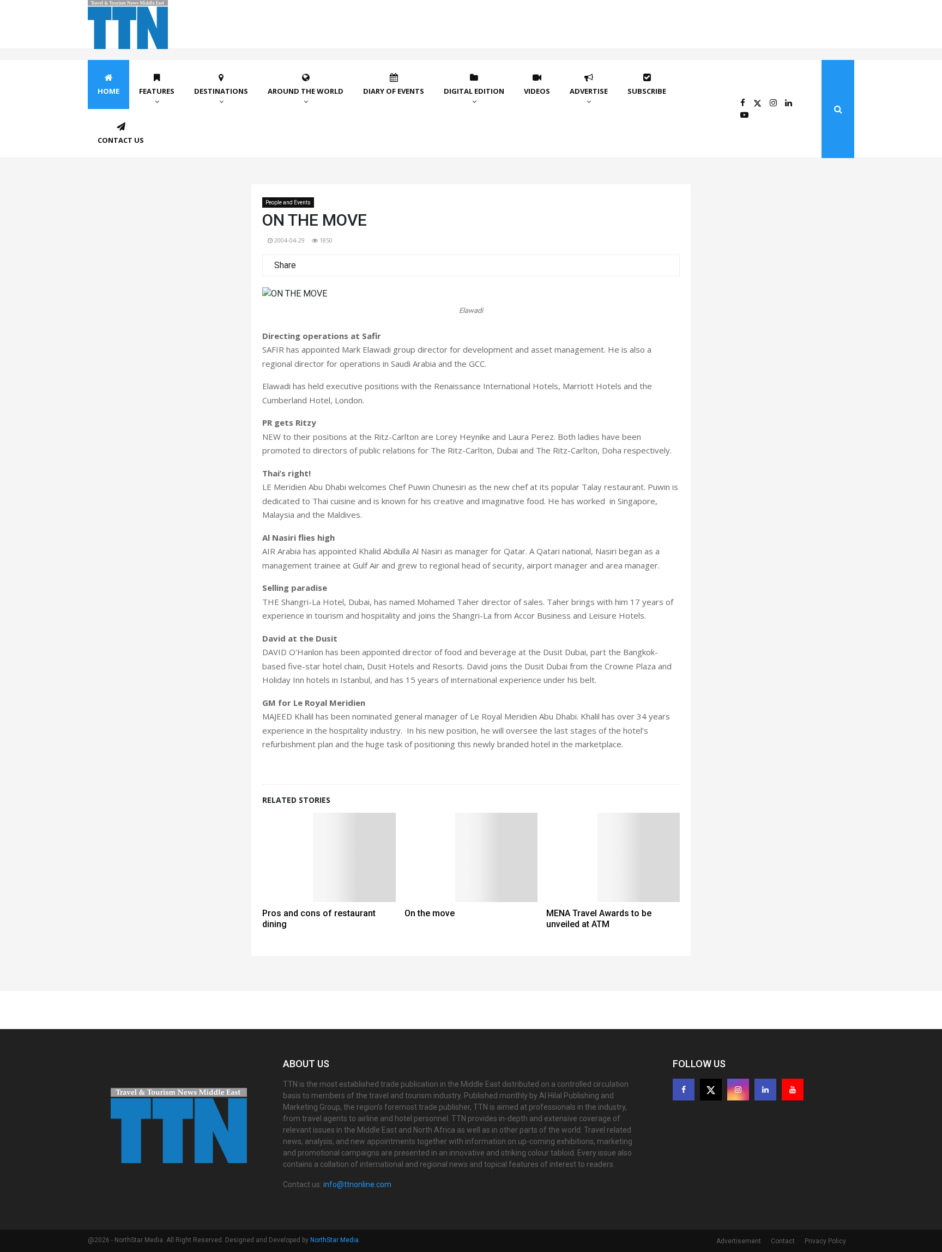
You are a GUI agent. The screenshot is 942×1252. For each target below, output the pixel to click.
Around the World (305, 91)
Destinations (221, 91)
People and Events (288, 202)
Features (156, 91)
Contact (783, 1241)
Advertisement (738, 1241)
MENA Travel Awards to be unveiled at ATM (598, 918)
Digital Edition (474, 91)
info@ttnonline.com (357, 1184)
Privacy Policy (825, 1241)
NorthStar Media (334, 1240)
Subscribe (646, 91)
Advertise (589, 91)
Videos (537, 91)
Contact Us (121, 140)
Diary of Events (393, 91)
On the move (429, 913)
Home (108, 91)
